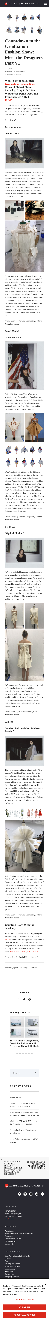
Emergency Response (12, 1277)
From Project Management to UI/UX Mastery (24, 1140)
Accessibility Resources (12, 1266)
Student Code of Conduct (13, 1239)
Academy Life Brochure (12, 1264)
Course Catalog (10, 1269)
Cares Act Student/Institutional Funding (17, 1256)
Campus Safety (10, 1244)
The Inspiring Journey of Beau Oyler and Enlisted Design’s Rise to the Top (24, 1113)
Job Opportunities (10, 1241)
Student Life (19, 71)
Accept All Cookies (24, 1315)
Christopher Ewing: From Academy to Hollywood (23, 1131)
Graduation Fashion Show (20, 83)
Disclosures (9, 1236)
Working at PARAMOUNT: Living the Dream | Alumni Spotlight (23, 1122)
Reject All (24, 1307)
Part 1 (12, 952)
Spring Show (9, 1271)
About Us (8, 1259)
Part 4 (29, 952)
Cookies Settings (24, 1299)
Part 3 (24, 952)
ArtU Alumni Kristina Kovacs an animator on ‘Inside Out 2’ (22, 1104)
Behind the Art (15, 1098)
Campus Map (9, 1274)
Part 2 (18, 952)
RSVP (8, 100)
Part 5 (35, 952)
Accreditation (9, 1231)
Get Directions (9, 1219)
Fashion (8, 71)
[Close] (46, 1285)
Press (6, 1261)
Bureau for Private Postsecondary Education (19, 1234)
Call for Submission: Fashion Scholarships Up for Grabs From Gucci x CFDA (23, 1043)
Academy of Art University (14, 74)
